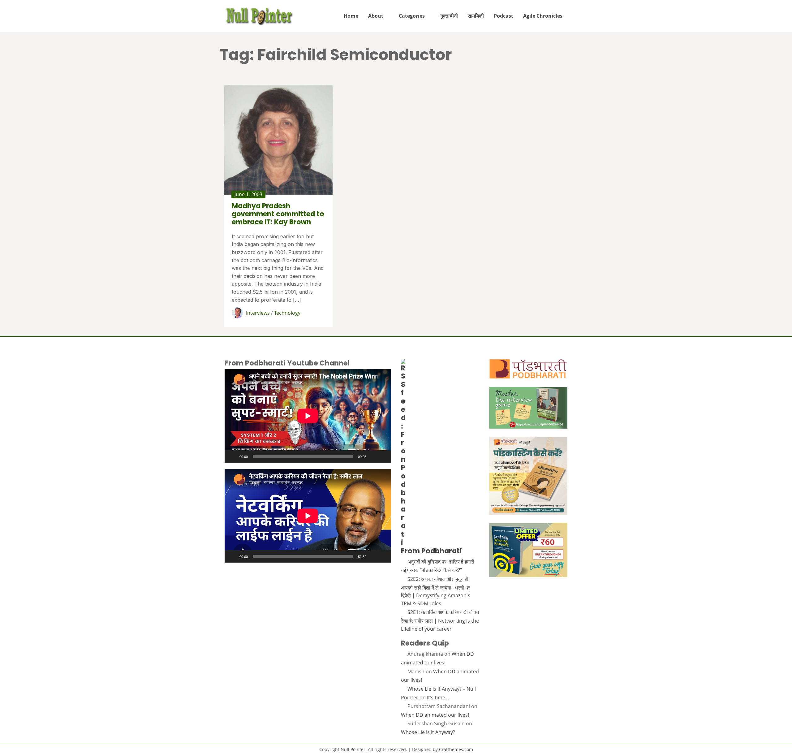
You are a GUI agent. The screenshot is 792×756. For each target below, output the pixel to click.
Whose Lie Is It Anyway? (428, 732)
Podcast (503, 15)
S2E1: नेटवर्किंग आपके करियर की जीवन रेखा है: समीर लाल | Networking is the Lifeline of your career (440, 620)
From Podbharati (431, 551)
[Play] (233, 456)
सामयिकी (476, 15)
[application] (308, 416)
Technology (287, 312)
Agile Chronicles (542, 15)
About (375, 15)
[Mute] (373, 456)
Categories (412, 15)
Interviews (258, 312)
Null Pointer (353, 749)
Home (351, 15)
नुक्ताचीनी (449, 15)
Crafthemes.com (456, 749)
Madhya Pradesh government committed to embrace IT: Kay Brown (278, 214)
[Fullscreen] (383, 456)
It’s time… (438, 697)
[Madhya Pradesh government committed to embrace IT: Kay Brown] (278, 140)
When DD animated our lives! (435, 714)
